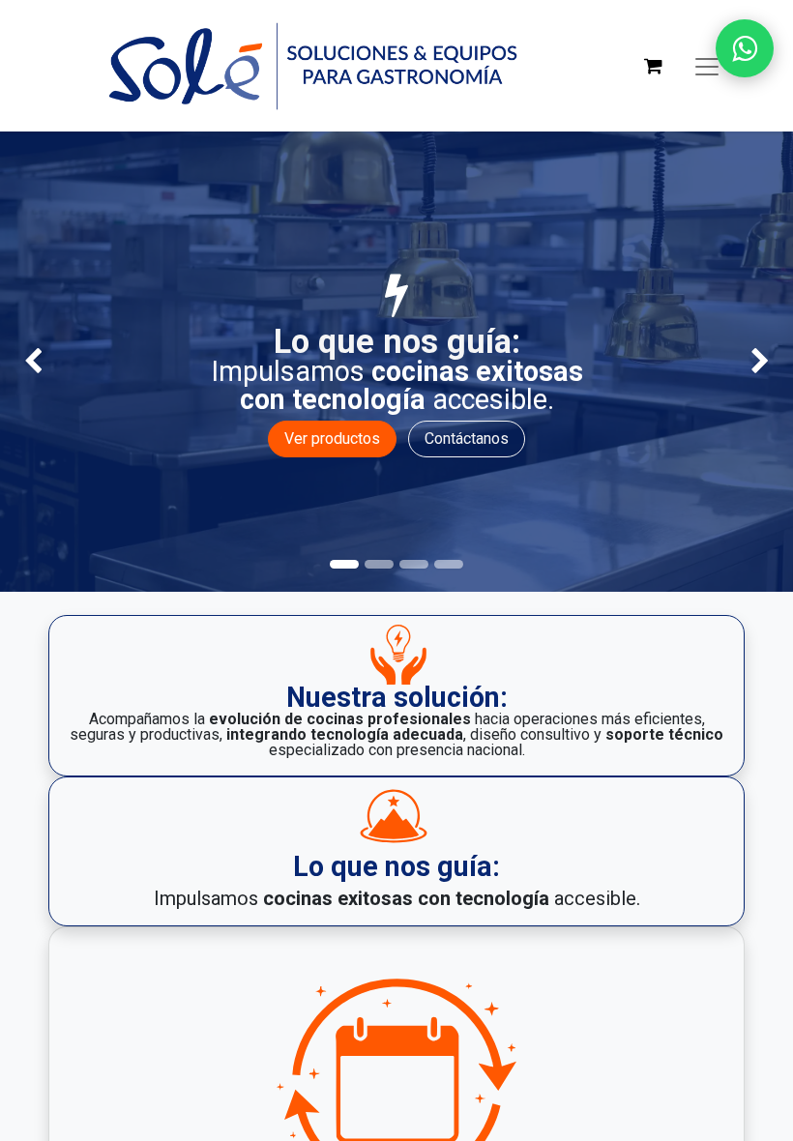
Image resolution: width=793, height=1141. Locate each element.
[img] (32, 362)
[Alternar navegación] (707, 66)
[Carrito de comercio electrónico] (653, 66)
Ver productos (332, 438)
